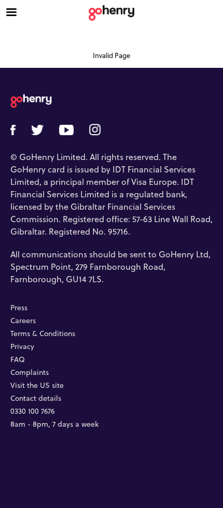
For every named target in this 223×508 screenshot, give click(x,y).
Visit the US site (37, 385)
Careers (23, 320)
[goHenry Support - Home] (111, 13)
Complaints (29, 372)
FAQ (17, 359)
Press (18, 307)
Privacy (22, 346)
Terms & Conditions (42, 333)
